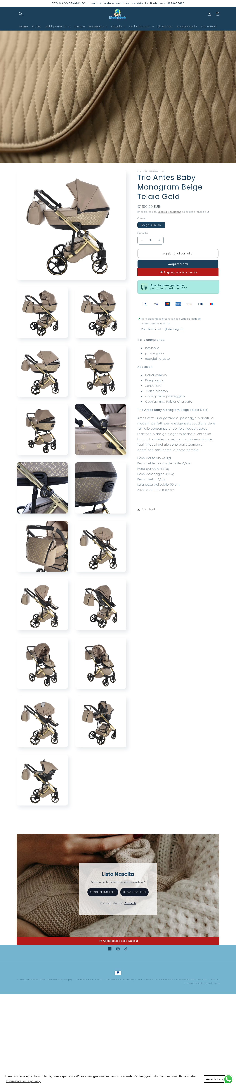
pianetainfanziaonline (38, 979)
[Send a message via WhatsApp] (228, 1079)
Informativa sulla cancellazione (201, 983)
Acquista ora (178, 264)
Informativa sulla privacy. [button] (23, 1081)
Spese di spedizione (169, 211)
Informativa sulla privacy (120, 979)
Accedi (130, 903)
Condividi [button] (148, 509)
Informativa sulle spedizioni (191, 979)
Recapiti (215, 979)
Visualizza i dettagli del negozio (162, 329)
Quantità (142, 233)
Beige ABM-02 (151, 225)
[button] (21, 14)
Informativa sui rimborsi (89, 979)
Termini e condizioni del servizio (155, 979)
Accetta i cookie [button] (217, 1079)
